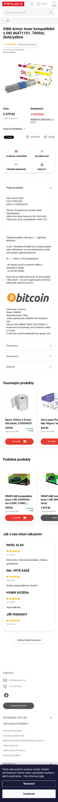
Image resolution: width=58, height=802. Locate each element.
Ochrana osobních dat (13, 735)
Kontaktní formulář (19, 706)
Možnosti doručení (42, 120)
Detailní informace (12, 129)
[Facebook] (6, 694)
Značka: (9, 52)
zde (42, 776)
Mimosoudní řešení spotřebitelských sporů (23, 740)
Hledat (51, 12)
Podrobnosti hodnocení (27, 44)
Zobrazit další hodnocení (29, 640)
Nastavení (29, 783)
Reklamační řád (10, 745)
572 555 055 (15, 686)
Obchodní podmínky (12, 730)
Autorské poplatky (12, 755)
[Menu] (54, 4)
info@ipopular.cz (17, 680)
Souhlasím (29, 793)
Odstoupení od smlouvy (14, 750)
